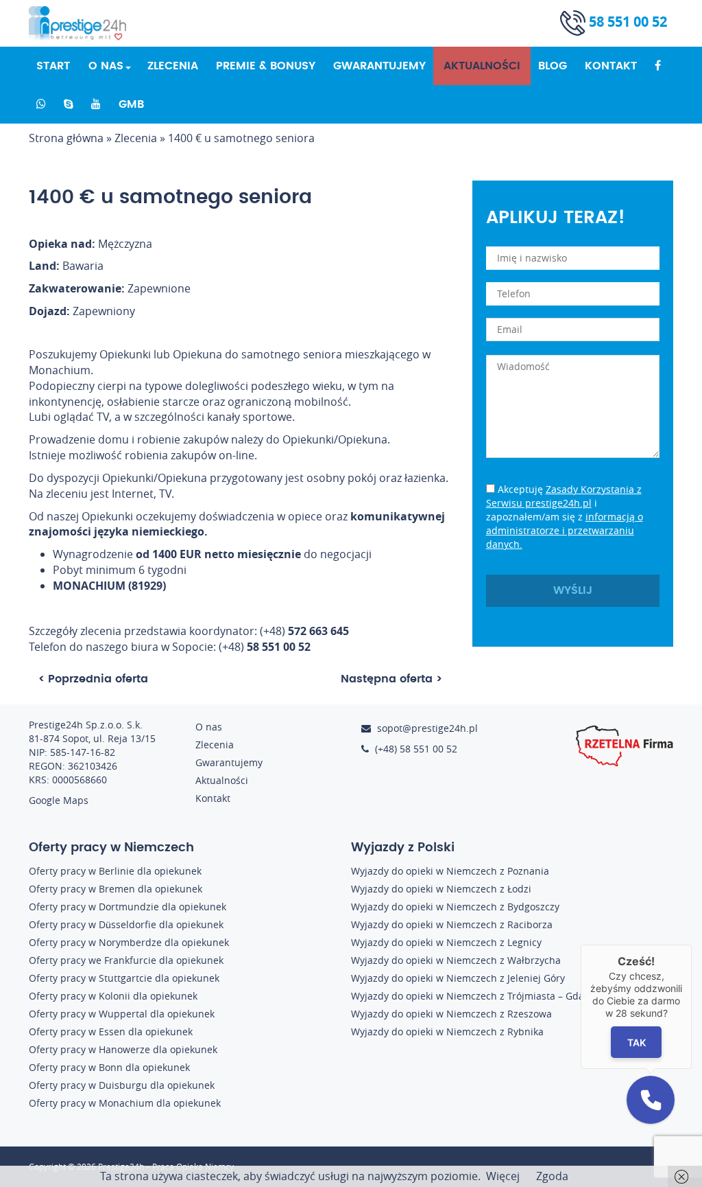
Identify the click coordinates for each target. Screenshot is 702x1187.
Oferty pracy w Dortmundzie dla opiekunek (127, 906)
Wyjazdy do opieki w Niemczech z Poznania (450, 870)
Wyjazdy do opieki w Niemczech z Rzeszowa (451, 1013)
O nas (105, 65)
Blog (552, 65)
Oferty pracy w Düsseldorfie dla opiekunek (126, 924)
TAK (636, 1042)
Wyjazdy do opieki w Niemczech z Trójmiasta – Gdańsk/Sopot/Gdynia (508, 995)
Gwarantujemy (379, 65)
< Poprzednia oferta (93, 678)
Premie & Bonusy (265, 65)
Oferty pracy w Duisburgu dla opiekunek (122, 1085)
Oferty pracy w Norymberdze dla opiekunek (129, 942)
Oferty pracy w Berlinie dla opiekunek (115, 870)
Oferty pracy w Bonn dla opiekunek (109, 1067)
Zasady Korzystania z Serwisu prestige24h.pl (564, 496)
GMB (131, 104)
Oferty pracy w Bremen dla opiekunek (115, 888)
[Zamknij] (692, 944)
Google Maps (58, 800)
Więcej (503, 1176)
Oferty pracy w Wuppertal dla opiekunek (122, 1013)
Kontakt (611, 65)
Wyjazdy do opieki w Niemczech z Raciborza (452, 924)
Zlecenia (172, 65)
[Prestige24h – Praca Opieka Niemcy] (82, 23)
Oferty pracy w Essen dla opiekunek (111, 1031)
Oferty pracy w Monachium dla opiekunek (125, 1102)
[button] (651, 1100)
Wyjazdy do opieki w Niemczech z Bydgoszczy (455, 906)
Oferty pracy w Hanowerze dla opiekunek (123, 1049)
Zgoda (552, 1176)
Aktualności (482, 65)
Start (53, 65)
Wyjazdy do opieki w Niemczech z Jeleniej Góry (458, 977)
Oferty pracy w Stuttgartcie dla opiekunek (124, 977)
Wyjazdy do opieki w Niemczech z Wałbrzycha (456, 960)
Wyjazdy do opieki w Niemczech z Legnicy (446, 942)
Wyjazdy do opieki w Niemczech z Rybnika (447, 1031)
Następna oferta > (391, 678)
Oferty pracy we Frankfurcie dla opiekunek (126, 960)
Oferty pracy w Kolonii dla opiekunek (113, 995)
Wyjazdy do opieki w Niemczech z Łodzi (441, 888)
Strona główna (66, 138)
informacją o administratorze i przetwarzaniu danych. (564, 530)
